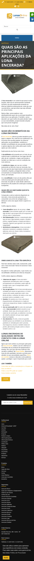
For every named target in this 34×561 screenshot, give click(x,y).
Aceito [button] (6, 557)
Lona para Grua (5, 500)
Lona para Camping (6, 516)
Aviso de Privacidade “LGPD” (9, 426)
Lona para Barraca (6, 512)
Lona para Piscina (6, 502)
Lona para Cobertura (6, 510)
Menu (17, 38)
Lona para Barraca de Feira (8, 520)
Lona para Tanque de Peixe (8, 506)
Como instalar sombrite (8, 373)
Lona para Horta (5, 508)
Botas (2, 467)
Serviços (3, 457)
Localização (4, 442)
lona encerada (7, 136)
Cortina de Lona (5, 494)
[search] (17, 30)
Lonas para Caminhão (7, 477)
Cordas (3, 473)
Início (2, 424)
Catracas (3, 471)
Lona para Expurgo (6, 498)
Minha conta (4, 444)
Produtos (3, 453)
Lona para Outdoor (6, 522)
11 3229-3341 (9, 2)
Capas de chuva (5, 469)
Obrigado (3, 448)
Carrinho (3, 428)
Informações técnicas (7, 440)
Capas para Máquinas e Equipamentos (11, 490)
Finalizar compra (5, 436)
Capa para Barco (5, 488)
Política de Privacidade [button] (18, 553)
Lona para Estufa (5, 514)
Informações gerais (6, 438)
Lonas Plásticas (5, 475)
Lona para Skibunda (6, 504)
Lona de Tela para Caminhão (8, 496)
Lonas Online (20, 351)
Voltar (5, 379)
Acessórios (4, 479)
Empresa (3, 434)
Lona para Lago (5, 518)
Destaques (4, 432)
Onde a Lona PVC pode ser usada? (11, 371)
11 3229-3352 (19, 2)
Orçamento (4, 449)
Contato (3, 430)
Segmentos (4, 455)
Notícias (3, 446)
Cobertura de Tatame (7, 492)
